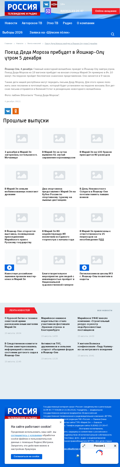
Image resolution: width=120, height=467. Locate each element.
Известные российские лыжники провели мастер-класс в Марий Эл (21, 276)
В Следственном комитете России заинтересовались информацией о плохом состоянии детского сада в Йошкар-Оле (21, 350)
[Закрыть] (60, 422)
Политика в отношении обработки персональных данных (72, 449)
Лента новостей (34, 43)
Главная (8, 43)
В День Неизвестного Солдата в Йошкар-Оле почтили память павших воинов (94, 193)
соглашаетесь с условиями (26, 435)
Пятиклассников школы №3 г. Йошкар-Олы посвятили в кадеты (96, 276)
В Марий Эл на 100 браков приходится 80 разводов (96, 153)
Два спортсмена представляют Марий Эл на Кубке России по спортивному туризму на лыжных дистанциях (59, 194)
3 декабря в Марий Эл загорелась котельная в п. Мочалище (21, 155)
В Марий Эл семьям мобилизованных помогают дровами (21, 192)
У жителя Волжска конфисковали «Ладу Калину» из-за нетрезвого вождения (95, 347)
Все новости (104, 310)
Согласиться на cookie (26, 456)
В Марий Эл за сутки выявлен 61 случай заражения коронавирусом (58, 155)
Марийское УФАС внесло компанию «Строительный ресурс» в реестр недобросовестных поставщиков (93, 324)
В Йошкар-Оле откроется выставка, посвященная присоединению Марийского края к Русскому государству (20, 237)
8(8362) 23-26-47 (72, 11)
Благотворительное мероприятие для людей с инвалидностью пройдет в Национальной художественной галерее (58, 279)
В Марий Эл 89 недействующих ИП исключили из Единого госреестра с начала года (58, 235)
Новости (19, 43)
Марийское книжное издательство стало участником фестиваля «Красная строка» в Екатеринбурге (55, 324)
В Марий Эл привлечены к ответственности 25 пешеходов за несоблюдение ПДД (95, 235)
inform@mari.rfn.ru (70, 429)
